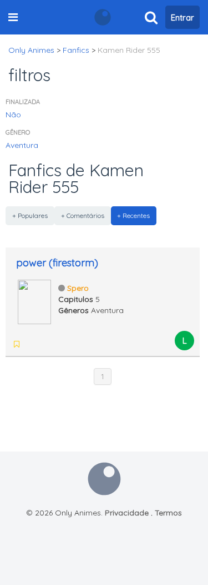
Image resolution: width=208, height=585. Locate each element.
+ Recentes (133, 215)
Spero (78, 288)
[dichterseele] (32, 344)
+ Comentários (82, 215)
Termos (168, 513)
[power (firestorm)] (34, 301)
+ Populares (30, 215)
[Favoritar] (16, 344)
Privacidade (127, 513)
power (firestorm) (57, 262)
